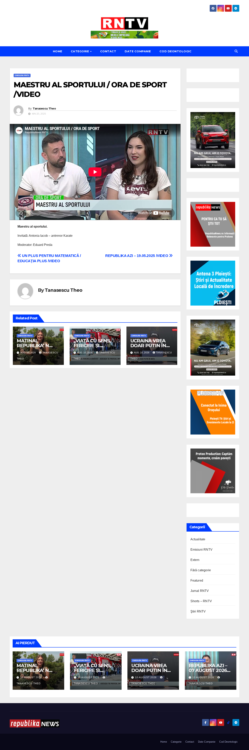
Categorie (80, 51)
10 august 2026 (31, 677)
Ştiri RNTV (198, 611)
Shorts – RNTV (201, 601)
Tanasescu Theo (44, 108)
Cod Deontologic (176, 51)
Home (57, 51)
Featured (196, 580)
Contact (108, 51)
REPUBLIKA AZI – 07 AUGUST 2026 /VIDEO (208, 670)
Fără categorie (200, 570)
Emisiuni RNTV (22, 75)
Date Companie (138, 51)
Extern (195, 560)
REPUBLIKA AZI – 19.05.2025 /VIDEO (137, 256)
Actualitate (197, 539)
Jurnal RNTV (199, 590)
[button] (236, 51)
